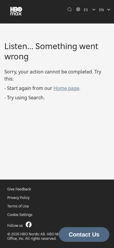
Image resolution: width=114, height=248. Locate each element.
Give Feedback (19, 189)
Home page (66, 88)
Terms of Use (18, 206)
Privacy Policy (18, 197)
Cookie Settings (19, 214)
